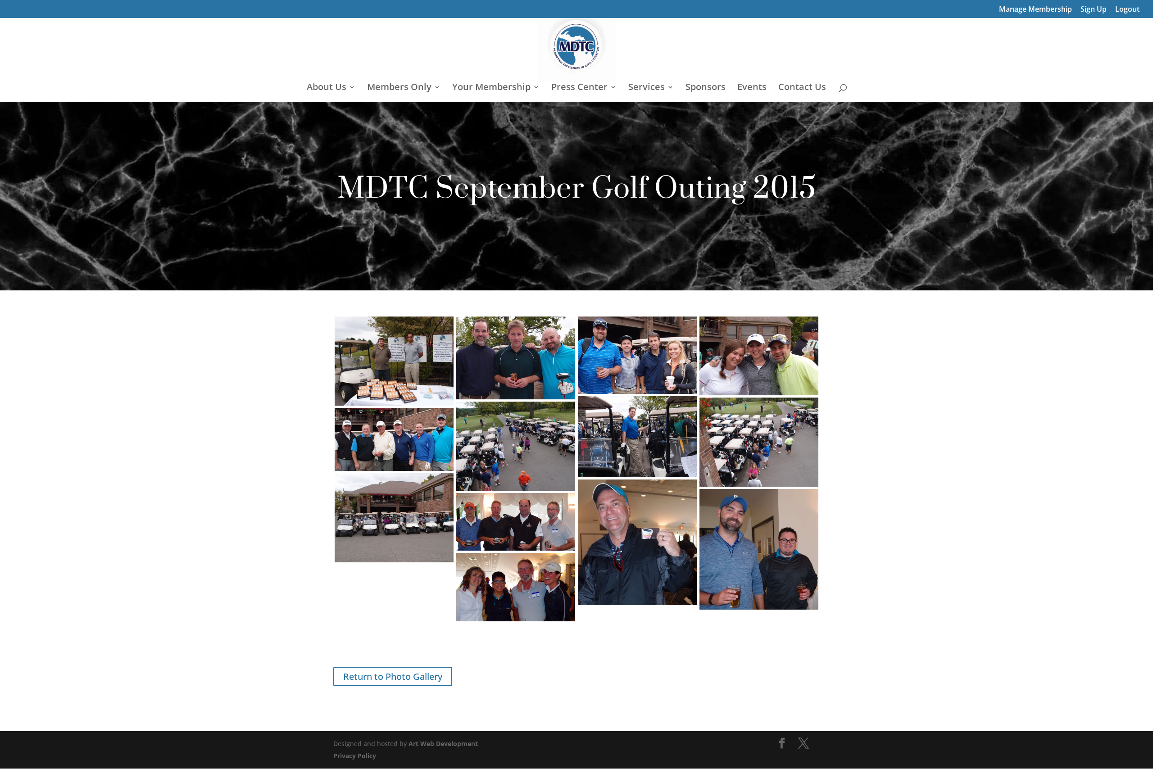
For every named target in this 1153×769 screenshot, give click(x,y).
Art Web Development (443, 743)
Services (646, 88)
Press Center (579, 88)
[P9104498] (515, 587)
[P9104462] (515, 446)
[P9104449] (515, 358)
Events (752, 88)
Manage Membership (1035, 9)
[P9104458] (637, 436)
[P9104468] (394, 517)
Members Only (399, 88)
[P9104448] (394, 361)
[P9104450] (637, 355)
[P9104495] (515, 522)
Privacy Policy (354, 755)
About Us (326, 88)
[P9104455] (758, 356)
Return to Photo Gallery (392, 676)
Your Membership (491, 88)
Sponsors (705, 88)
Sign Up (1093, 9)
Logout (1127, 9)
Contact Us (802, 88)
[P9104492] (758, 549)
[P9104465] (394, 439)
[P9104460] (758, 442)
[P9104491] (637, 542)
